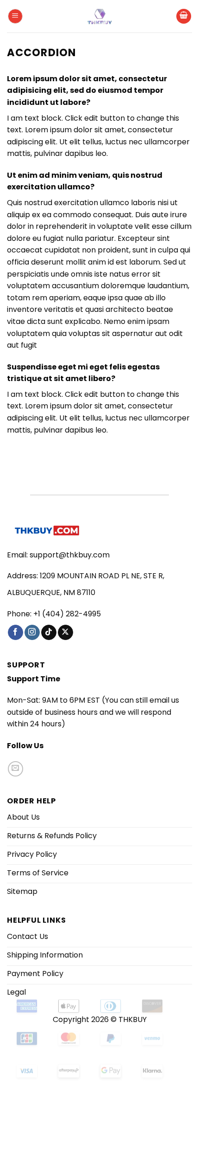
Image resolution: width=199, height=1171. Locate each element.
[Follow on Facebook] (15, 632)
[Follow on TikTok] (48, 632)
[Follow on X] (65, 632)
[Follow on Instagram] (32, 632)
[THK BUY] (99, 16)
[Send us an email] (15, 768)
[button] (15, 16)
